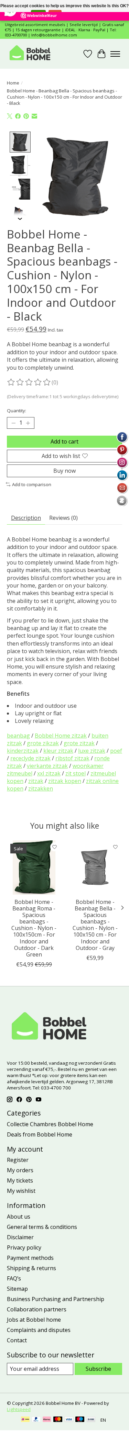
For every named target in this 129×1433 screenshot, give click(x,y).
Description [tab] (26, 518)
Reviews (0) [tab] (63, 518)
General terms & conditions (42, 1227)
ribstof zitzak (72, 758)
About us (18, 1216)
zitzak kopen (64, 781)
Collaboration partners (36, 1309)
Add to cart (64, 441)
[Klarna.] (47, 1420)
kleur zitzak (58, 750)
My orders (20, 1170)
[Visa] (68, 1420)
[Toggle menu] (115, 54)
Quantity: (16, 410)
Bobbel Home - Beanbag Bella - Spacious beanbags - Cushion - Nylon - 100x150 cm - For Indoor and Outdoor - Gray (95, 925)
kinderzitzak (23, 750)
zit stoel (75, 773)
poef (116, 750)
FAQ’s (14, 1278)
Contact (17, 1340)
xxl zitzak (49, 773)
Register (18, 1160)
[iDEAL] (25, 1420)
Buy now (64, 470)
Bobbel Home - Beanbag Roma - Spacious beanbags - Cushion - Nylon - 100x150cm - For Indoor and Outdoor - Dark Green (33, 928)
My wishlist (21, 1191)
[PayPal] (36, 1420)
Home (13, 83)
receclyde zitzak (30, 758)
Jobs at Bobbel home (34, 1319)
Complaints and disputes (39, 1330)
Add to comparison (31, 484)
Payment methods (30, 1258)
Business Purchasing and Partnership (55, 1299)
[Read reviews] (29, 382)
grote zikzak (43, 743)
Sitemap (17, 1288)
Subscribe (98, 1369)
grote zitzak (79, 743)
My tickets (20, 1180)
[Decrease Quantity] (13, 422)
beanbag (18, 735)
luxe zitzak (91, 750)
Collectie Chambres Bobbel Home (50, 1124)
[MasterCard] (57, 1420)
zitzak (35, 781)
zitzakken (40, 788)
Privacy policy (24, 1247)
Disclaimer (20, 1237)
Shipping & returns (31, 1268)
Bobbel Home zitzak (61, 735)
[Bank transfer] (91, 1420)
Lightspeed (19, 1409)
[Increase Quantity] (27, 422)
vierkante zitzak (47, 766)
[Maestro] (79, 1420)
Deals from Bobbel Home (39, 1134)
